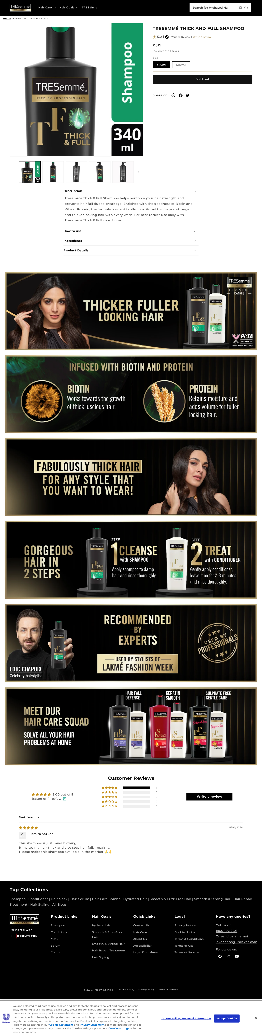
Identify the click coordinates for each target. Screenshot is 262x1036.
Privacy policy (146, 989)
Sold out (202, 79)
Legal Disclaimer (145, 952)
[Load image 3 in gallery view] (76, 172)
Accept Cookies (226, 1018)
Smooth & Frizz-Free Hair (170, 899)
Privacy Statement (92, 1024)
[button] (46, 7)
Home (7, 18)
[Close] (256, 1018)
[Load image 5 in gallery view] (123, 172)
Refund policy (126, 989)
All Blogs (59, 904)
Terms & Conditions (189, 939)
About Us (140, 939)
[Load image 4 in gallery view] (99, 172)
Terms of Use (184, 945)
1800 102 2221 (226, 931)
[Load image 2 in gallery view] (53, 172)
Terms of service (168, 989)
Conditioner (38, 899)
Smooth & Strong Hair (212, 899)
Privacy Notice (185, 925)
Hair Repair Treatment (108, 950)
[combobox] (220, 7)
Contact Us (141, 925)
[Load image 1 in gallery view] (29, 172)
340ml (163, 65)
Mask (54, 939)
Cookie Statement (61, 1024)
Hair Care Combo (106, 899)
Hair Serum (79, 899)
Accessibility (142, 945)
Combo (56, 952)
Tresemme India (103, 989)
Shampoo (18, 899)
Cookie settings (119, 1028)
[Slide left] (14, 172)
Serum (56, 945)
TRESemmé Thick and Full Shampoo (35, 18)
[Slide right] (139, 172)
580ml (183, 65)
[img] (28, 828)
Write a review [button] (209, 796)
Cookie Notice (185, 932)
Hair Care (140, 932)
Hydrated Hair (135, 899)
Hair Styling (39, 904)
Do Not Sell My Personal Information (186, 1018)
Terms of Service (187, 952)
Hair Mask (59, 899)
